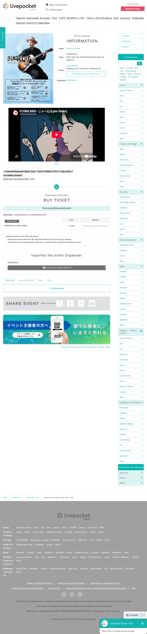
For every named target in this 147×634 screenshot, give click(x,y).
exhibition (123, 208)
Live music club (26, 280)
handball (123, 314)
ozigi (68, 66)
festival (122, 418)
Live (121, 224)
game (122, 365)
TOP (5, 498)
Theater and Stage (128, 144)
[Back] (8, 20)
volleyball (123, 288)
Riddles (123, 74)
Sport (122, 266)
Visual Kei (123, 133)
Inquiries (125, 47)
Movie (129, 74)
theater (122, 154)
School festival (125, 451)
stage (122, 149)
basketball (124, 320)
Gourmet (137, 74)
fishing (122, 370)
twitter (59, 303)
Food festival (124, 440)
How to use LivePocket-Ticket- (71, 583)
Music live (124, 473)
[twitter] (65, 594)
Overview (126, 36)
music (122, 85)
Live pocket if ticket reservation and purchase (19, 7)
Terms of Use (54, 588)
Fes (121, 106)
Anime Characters (128, 240)
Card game (124, 360)
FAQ (134, 588)
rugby (122, 282)
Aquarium (123, 354)
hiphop (122, 112)
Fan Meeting (124, 197)
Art (121, 445)
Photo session (130, 71)
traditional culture (126, 165)
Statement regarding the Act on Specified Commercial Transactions (96, 588)
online (122, 68)
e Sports (123, 309)
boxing (122, 298)
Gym (121, 344)
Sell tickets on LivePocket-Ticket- (105, 583)
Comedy (129, 68)
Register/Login (132, 9)
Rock (122, 96)
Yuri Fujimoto (133, 77)
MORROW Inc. (72, 80)
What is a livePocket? (58, 5)
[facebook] (73, 594)
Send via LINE (81, 303)
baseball (123, 272)
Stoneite (123, 80)
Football (123, 277)
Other (122, 139)
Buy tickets (126, 41)
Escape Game (125, 376)
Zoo (121, 349)
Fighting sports (125, 304)
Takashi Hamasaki (73, 49)
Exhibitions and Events (130, 402)
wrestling (123, 293)
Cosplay (123, 77)
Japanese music (126, 90)
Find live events (55, 9)
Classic (122, 128)
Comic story (124, 160)
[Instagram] (81, 594)
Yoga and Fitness (126, 338)
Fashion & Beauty (126, 387)
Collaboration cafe (127, 245)
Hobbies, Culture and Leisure (8, 560)
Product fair (124, 408)
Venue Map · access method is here (86, 74)
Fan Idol (123, 192)
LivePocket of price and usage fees (27, 588)
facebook (70, 303)
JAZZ (122, 117)
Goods (122, 229)
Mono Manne (125, 176)
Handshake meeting (127, 202)
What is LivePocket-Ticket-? (39, 583)
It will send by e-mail (92, 303)
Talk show (123, 218)
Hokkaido (74, 66)
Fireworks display (126, 424)
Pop (121, 101)
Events (123, 478)
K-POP (122, 123)
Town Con (123, 429)
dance (122, 181)
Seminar (123, 434)
